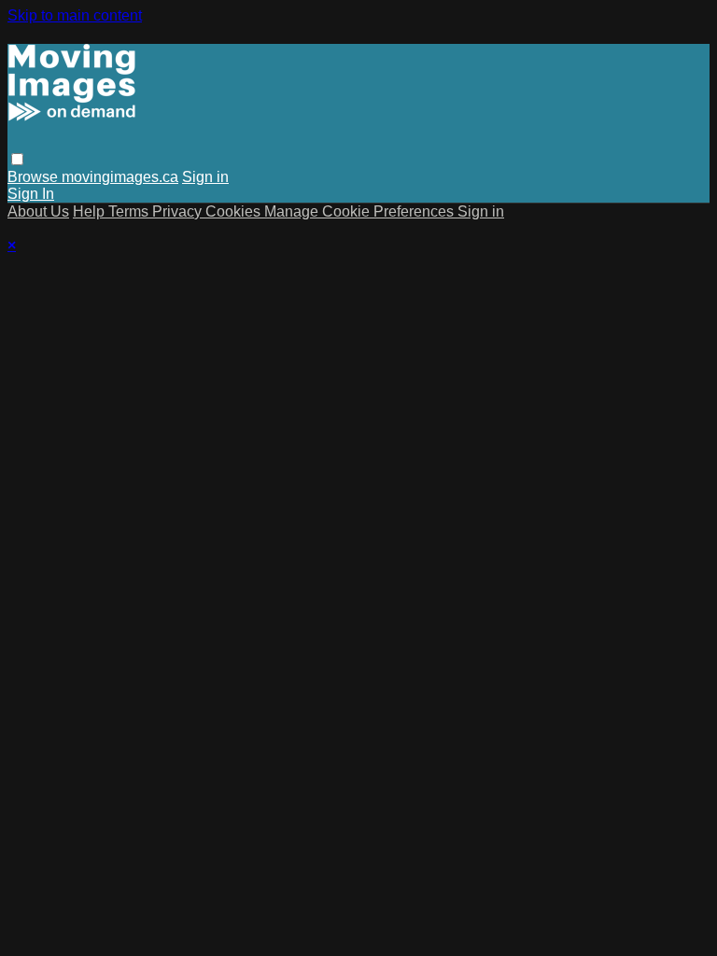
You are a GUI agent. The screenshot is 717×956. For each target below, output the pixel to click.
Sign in (205, 177)
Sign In (30, 194)
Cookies (234, 211)
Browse (34, 177)
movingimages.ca (120, 177)
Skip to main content (74, 15)
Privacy (178, 211)
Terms (130, 211)
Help (90, 211)
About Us (38, 211)
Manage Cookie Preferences (360, 211)
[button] (17, 159)
